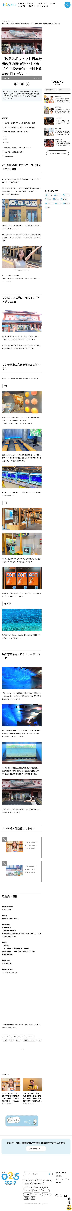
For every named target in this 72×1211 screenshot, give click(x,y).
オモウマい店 (39, 1184)
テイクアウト (37, 1194)
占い (37, 6)
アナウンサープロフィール (33, 1187)
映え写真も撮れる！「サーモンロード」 (17, 148)
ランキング (30, 3)
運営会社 (59, 1176)
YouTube (5, 1036)
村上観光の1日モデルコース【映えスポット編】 (20, 123)
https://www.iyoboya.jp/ (10, 972)
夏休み (18, 1040)
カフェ (57, 199)
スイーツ (58, 195)
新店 (26, 1198)
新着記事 (21, 3)
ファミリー (30, 1036)
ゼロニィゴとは (61, 1173)
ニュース (45, 6)
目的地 (30, 6)
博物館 (5, 1040)
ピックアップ (42, 3)
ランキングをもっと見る (57, 153)
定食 (46, 1187)
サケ (22, 1036)
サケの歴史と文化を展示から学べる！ (17, 132)
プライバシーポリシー (63, 1179)
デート (59, 203)
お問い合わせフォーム (36, 1148)
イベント (53, 3)
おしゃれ (67, 203)
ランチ (49, 199)
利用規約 (59, 1182)
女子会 (27, 1194)
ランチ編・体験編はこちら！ (14, 152)
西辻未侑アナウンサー (29, 1040)
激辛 (33, 1198)
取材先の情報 (8, 156)
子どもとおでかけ (45, 1180)
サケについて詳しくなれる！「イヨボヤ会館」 (20, 127)
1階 (5, 136)
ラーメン (67, 195)
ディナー (65, 199)
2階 (5, 139)
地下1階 (6, 142)
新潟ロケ (28, 1184)
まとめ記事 (22, 6)
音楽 (49, 207)
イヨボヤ (14, 1036)
